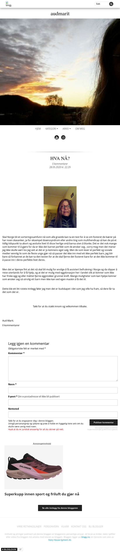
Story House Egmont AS (59, 540)
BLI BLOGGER (96, 526)
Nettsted (13, 408)
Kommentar (16, 353)
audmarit (60, 13)
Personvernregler (96, 429)
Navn (12, 384)
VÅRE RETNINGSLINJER (29, 526)
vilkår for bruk (107, 429)
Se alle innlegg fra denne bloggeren (60, 508)
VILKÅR (65, 526)
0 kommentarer (60, 163)
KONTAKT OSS (78, 526)
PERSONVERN (51, 526)
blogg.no (85, 537)
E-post (34, 396)
